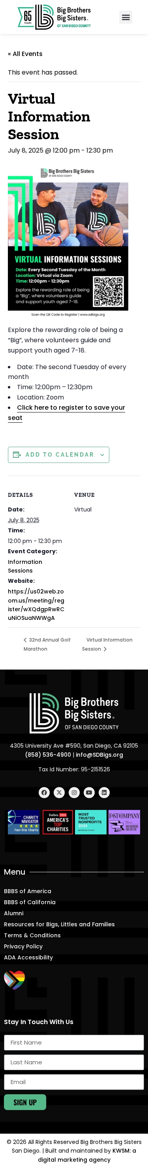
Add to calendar (60, 455)
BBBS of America (27, 891)
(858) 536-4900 (48, 755)
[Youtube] (89, 792)
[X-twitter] (59, 792)
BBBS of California (30, 902)
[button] (125, 17)
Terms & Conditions (32, 935)
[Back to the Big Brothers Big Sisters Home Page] (74, 713)
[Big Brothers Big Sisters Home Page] (54, 17)
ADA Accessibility (28, 957)
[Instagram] (74, 792)
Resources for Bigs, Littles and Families (59, 924)
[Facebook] (44, 792)
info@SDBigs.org (99, 755)
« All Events (25, 53)
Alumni (13, 913)
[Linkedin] (104, 792)
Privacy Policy (23, 946)
